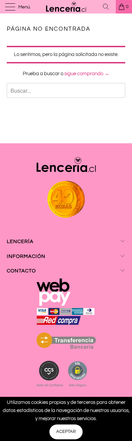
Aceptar (66, 431)
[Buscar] (108, 7)
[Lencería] (66, 6)
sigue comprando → (86, 73)
